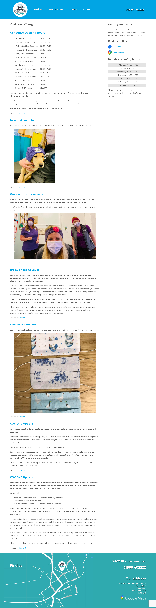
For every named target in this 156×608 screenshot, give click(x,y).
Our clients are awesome (27, 194)
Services (38, 9)
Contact (87, 9)
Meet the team (56, 9)
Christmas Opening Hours (27, 32)
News (74, 9)
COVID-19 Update (21, 423)
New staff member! (23, 120)
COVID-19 (22, 470)
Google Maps (118, 53)
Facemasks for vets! (23, 324)
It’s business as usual (24, 269)
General (21, 113)
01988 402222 (135, 9)
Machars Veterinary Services (20, 9)
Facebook (116, 47)
